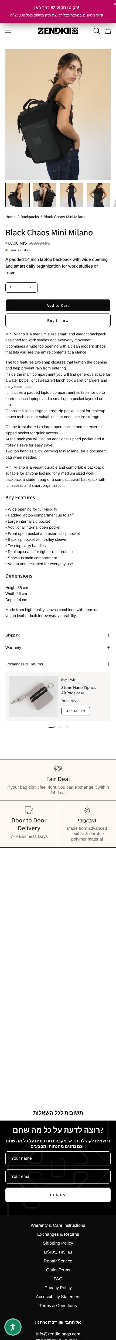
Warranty (13, 647)
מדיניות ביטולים (58, 1252)
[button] (96, 31)
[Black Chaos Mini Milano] (17, 195)
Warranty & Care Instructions (58, 1225)
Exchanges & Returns (24, 664)
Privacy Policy (58, 1287)
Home (10, 217)
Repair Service (58, 1261)
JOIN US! (58, 1194)
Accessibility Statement (58, 1296)
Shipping (13, 635)
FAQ (58, 1278)
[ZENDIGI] (58, 31)
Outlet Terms (58, 1270)
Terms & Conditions (58, 1305)
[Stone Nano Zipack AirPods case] (33, 696)
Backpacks (30, 217)
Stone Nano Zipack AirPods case (78, 690)
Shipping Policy (58, 1243)
